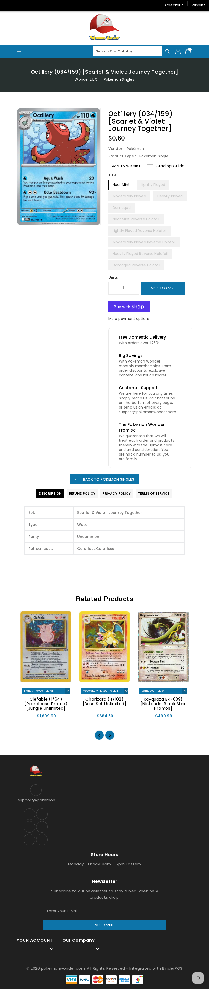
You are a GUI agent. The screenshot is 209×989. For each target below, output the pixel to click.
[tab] (50, 493)
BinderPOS (172, 968)
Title (112, 175)
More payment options (129, 318)
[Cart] (189, 51)
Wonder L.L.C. (86, 79)
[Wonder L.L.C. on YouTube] (37, 5)
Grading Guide (170, 165)
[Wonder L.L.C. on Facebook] (8, 5)
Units (113, 277)
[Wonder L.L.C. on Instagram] (27, 5)
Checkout (174, 5)
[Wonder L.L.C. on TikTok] (57, 5)
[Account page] (178, 51)
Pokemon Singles (119, 79)
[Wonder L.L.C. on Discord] (47, 5)
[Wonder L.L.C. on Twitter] (18, 5)
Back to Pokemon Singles (108, 479)
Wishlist (198, 5)
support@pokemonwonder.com (36, 800)
